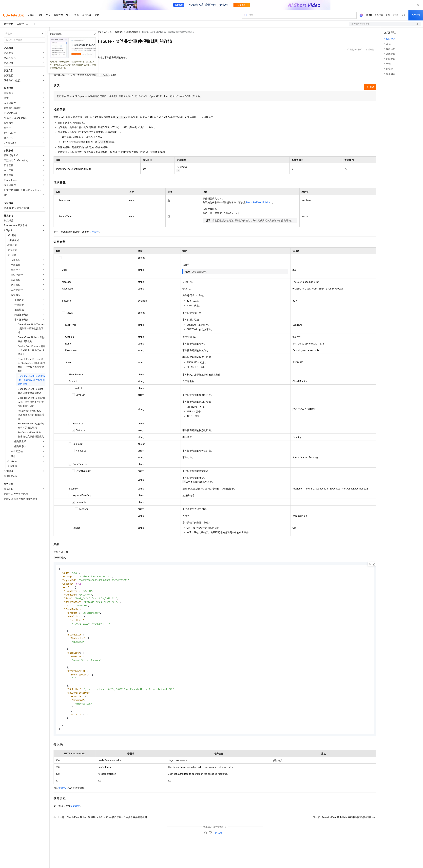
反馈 (220, 832)
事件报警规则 (132, 31)
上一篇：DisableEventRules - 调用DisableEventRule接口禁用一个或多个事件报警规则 (102, 817)
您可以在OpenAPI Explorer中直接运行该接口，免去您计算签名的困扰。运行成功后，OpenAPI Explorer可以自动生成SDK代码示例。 (129, 96)
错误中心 (63, 788)
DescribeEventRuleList (258, 202)
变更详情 (75, 805)
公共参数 (94, 231)
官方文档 (8, 23)
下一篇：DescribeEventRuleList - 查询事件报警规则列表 (342, 817)
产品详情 (370, 49)
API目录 (108, 31)
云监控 (20, 23)
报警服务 (119, 31)
